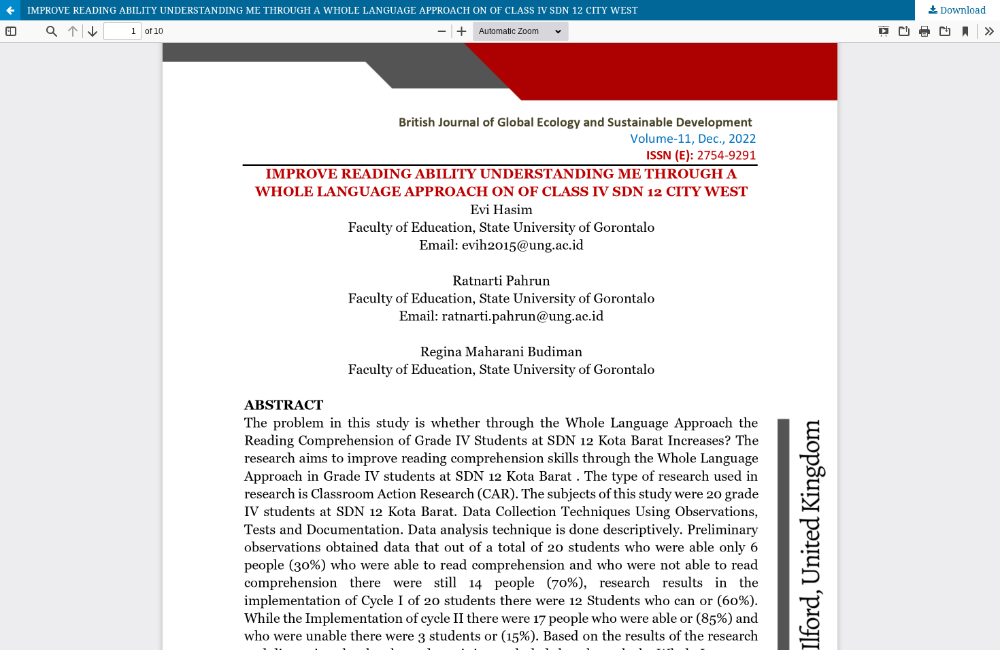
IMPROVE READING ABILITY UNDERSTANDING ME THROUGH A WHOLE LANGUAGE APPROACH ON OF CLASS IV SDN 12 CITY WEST (332, 9)
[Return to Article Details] (10, 10)
